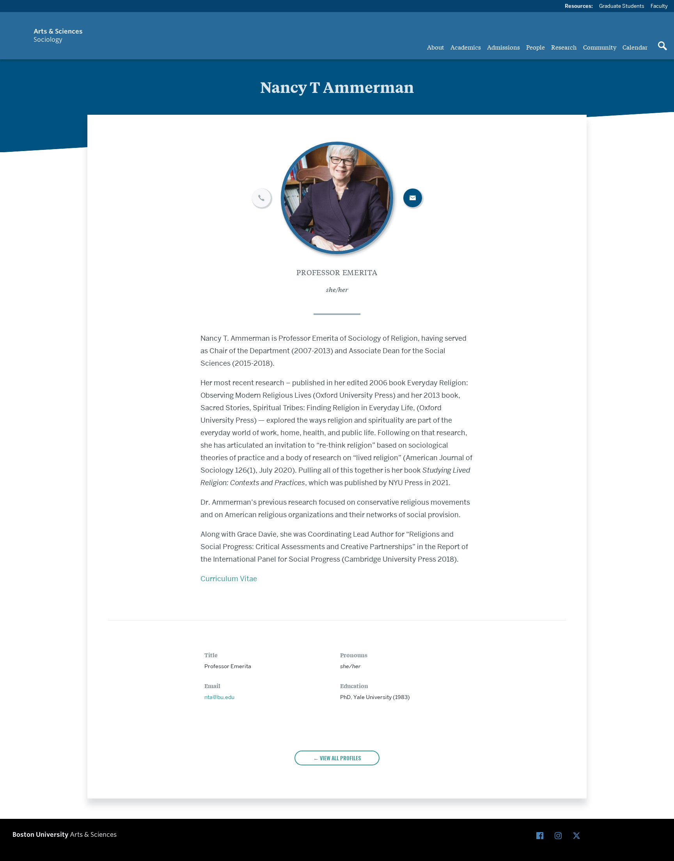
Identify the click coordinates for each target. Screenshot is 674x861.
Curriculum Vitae (228, 578)
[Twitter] (578, 835)
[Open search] (662, 46)
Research (564, 47)
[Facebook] (541, 835)
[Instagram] (560, 835)
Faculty (659, 5)
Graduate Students (621, 5)
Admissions (503, 47)
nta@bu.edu (219, 697)
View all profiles (340, 758)
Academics (466, 47)
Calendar (635, 47)
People (535, 47)
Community (599, 47)
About (435, 47)
